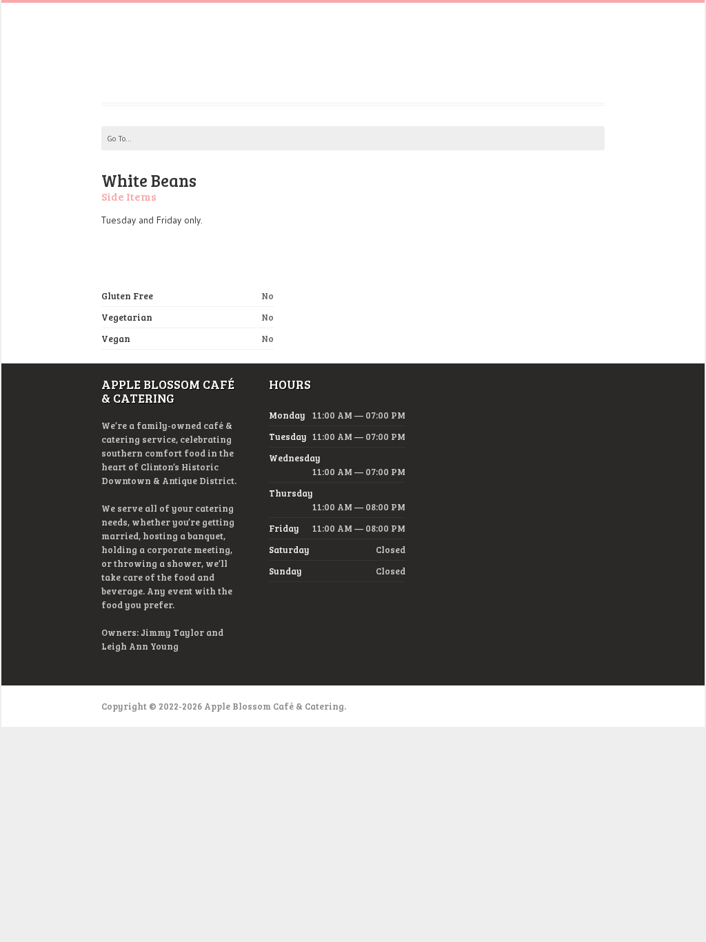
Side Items (129, 196)
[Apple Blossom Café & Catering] (353, 69)
